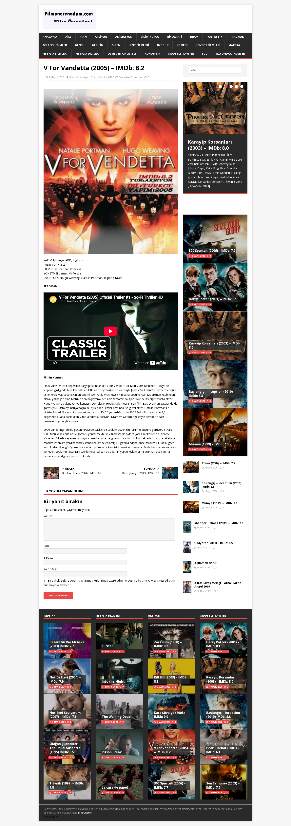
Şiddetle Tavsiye (181, 53)
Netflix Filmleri (55, 53)
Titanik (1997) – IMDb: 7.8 (66, 785)
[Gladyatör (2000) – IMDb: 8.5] (187, 551)
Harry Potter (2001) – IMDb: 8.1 (213, 299)
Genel (79, 45)
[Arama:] (215, 70)
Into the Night (113, 681)
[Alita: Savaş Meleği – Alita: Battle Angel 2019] (187, 591)
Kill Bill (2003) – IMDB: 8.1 (170, 679)
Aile (68, 37)
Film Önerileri (85, 812)
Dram (194, 37)
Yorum (48, 516)
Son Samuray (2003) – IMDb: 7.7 (223, 785)
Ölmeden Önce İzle (122, 53)
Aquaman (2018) (205, 563)
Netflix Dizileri (88, 53)
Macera (234, 45)
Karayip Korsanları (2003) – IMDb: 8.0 (215, 345)
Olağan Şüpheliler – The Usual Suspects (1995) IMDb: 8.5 (64, 748)
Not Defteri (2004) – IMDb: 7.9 (65, 679)
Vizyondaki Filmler (230, 53)
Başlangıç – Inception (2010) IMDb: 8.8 (211, 393)
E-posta (48, 557)
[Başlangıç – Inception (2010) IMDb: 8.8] (191, 491)
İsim (46, 546)
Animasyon (123, 37)
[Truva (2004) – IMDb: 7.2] (191, 471)
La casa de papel (115, 787)
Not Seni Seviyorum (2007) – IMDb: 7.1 (65, 715)
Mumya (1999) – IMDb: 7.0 (208, 444)
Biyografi (174, 37)
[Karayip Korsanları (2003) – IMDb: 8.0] (215, 108)
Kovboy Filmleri (208, 45)
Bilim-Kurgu (150, 37)
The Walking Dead (116, 716)
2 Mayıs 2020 (56, 77)
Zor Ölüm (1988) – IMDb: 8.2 (168, 644)
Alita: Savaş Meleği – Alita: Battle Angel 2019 (217, 584)
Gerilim (98, 45)
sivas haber (51, 817)
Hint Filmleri (139, 45)
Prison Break (112, 752)
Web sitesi (50, 569)
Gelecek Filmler (55, 45)
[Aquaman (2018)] (187, 571)
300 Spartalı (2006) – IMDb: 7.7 (212, 250)
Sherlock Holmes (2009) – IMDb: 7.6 (218, 523)
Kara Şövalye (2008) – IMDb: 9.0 (170, 715)
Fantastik (214, 37)
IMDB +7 (162, 45)
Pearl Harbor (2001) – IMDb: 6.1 (222, 750)
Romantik (152, 53)
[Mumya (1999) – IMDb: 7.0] (191, 511)
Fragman (237, 37)
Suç (204, 53)
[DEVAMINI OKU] (199, 186)
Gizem (116, 45)
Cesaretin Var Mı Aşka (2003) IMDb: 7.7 (67, 644)
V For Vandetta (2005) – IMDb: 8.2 (171, 750)
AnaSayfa (50, 37)
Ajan (83, 37)
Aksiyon (101, 37)
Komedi (182, 45)
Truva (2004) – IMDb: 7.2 (218, 463)
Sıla (71, 77)
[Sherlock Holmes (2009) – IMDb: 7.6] (187, 531)
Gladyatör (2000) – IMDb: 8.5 (213, 543)
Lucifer (107, 646)
